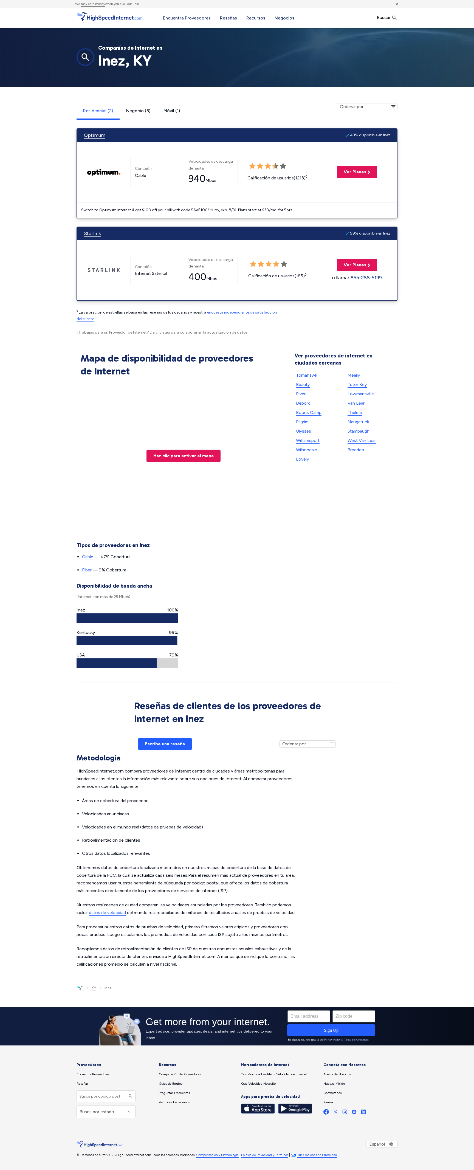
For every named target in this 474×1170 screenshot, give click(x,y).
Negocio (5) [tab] (138, 110)
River (301, 393)
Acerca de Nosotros (337, 1074)
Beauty (303, 384)
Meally (354, 375)
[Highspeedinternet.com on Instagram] (345, 1113)
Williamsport (308, 440)
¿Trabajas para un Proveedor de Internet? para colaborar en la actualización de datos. (163, 332)
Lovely (302, 459)
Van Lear (356, 403)
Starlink (92, 233)
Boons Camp (308, 412)
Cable (87, 556)
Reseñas (228, 18)
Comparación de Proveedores (180, 1074)
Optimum (94, 135)
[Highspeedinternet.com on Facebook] (326, 1113)
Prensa (328, 1102)
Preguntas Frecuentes (174, 1093)
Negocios (284, 18)
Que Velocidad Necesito (258, 1084)
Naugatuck (358, 421)
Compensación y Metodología (217, 1155)
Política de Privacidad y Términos (264, 1155)
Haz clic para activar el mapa (183, 455)
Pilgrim (302, 421)
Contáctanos (332, 1093)
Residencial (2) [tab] (98, 110)
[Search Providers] (129, 1096)
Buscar (384, 17)
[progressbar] (127, 618)
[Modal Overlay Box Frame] (237, 1026)
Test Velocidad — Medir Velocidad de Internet (274, 1074)
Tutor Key (357, 384)
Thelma (355, 412)
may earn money (93, 4)
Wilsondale (306, 449)
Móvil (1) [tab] (171, 110)
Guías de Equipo (170, 1084)
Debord (303, 403)
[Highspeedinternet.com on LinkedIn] (363, 1113)
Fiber (87, 570)
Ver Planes (351, 171)
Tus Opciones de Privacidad (317, 1155)
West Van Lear (362, 440)
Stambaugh (358, 431)
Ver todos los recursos (174, 1102)
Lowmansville (361, 393)
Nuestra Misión (334, 1084)
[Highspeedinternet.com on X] (335, 1113)
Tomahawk (306, 375)
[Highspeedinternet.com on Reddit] (354, 1113)
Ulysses (303, 431)
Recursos (255, 18)
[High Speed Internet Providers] (109, 17)
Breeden (356, 449)
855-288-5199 (366, 278)
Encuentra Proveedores (187, 18)
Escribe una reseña (165, 743)
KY (94, 988)
